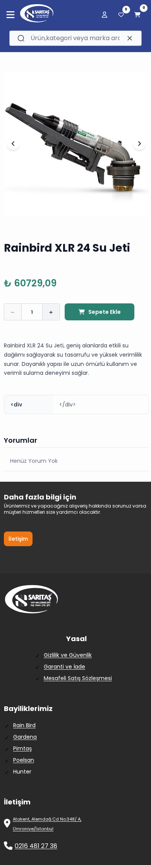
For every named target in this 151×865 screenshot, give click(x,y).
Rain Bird (24, 725)
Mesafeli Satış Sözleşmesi (78, 678)
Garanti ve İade (64, 666)
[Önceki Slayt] (13, 143)
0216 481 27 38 (36, 845)
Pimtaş (22, 748)
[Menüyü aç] (10, 14)
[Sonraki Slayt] (139, 143)
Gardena (25, 737)
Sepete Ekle (104, 312)
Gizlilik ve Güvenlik (68, 655)
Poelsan (23, 760)
